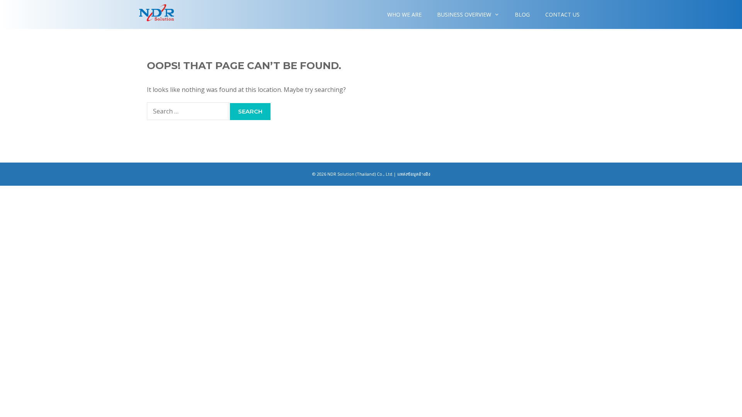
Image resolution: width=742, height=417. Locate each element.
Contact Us (562, 14)
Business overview (464, 14)
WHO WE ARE (404, 14)
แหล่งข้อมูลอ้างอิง (413, 174)
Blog (522, 14)
